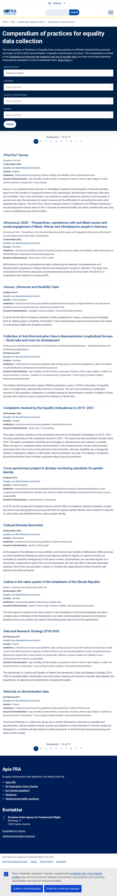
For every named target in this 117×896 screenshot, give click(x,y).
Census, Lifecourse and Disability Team (31, 287)
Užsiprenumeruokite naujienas (22, 798)
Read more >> (65, 60)
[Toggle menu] (111, 12)
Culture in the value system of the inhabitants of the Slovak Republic (52, 582)
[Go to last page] (81, 141)
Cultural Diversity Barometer (23, 525)
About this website (10, 862)
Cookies (33, 862)
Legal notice (22, 862)
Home (5, 22)
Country (7, 109)
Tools (13, 22)
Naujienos (10, 794)
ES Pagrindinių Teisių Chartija (21, 786)
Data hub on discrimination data (26, 691)
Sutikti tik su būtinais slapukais (62, 888)
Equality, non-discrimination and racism (21, 168)
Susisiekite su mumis (13, 831)
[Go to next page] (76, 141)
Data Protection (46, 862)
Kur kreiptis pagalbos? (17, 790)
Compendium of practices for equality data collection (70, 22)
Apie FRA (10, 782)
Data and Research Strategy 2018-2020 (31, 631)
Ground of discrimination (15, 95)
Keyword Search (11, 67)
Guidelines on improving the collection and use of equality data (43, 56)
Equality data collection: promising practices (36, 22)
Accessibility (61, 862)
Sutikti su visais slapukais (27, 888)
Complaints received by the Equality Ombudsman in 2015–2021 (49, 408)
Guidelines (8, 81)
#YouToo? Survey (16, 155)
